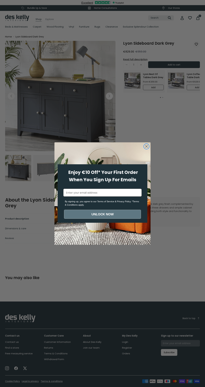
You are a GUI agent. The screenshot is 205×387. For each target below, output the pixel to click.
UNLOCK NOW (102, 214)
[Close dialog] (146, 146)
